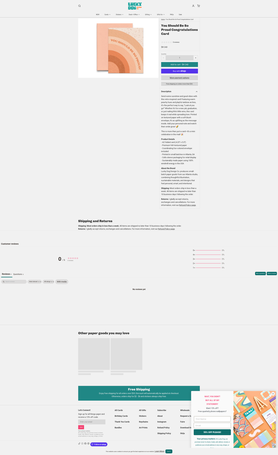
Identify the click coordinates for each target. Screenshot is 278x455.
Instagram (161, 422)
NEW (97, 14)
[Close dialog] (273, 394)
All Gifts (142, 410)
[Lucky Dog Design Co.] (135, 6)
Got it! (169, 451)
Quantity (163, 54)
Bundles (118, 427)
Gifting (147, 14)
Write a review (272, 273)
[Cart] (197, 6)
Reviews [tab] (7, 274)
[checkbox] (61, 281)
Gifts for (160, 14)
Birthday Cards (121, 416)
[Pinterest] (88, 444)
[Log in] (192, 6)
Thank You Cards (122, 422)
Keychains (143, 422)
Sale (180, 14)
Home (163, 19)
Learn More (159, 451)
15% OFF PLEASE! (212, 432)
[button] (179, 64)
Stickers (118, 14)
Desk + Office (133, 14)
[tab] (18, 274)
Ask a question (260, 273)
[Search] (79, 6)
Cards (106, 14)
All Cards (119, 410)
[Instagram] (82, 444)
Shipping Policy (164, 433)
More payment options (179, 78)
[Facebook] (85, 444)
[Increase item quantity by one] (196, 57)
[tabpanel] (139, 296)
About (160, 416)
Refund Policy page (166, 229)
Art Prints (143, 427)
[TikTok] (79, 444)
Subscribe (161, 410)
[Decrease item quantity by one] (163, 57)
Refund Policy (163, 427)
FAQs (172, 14)
